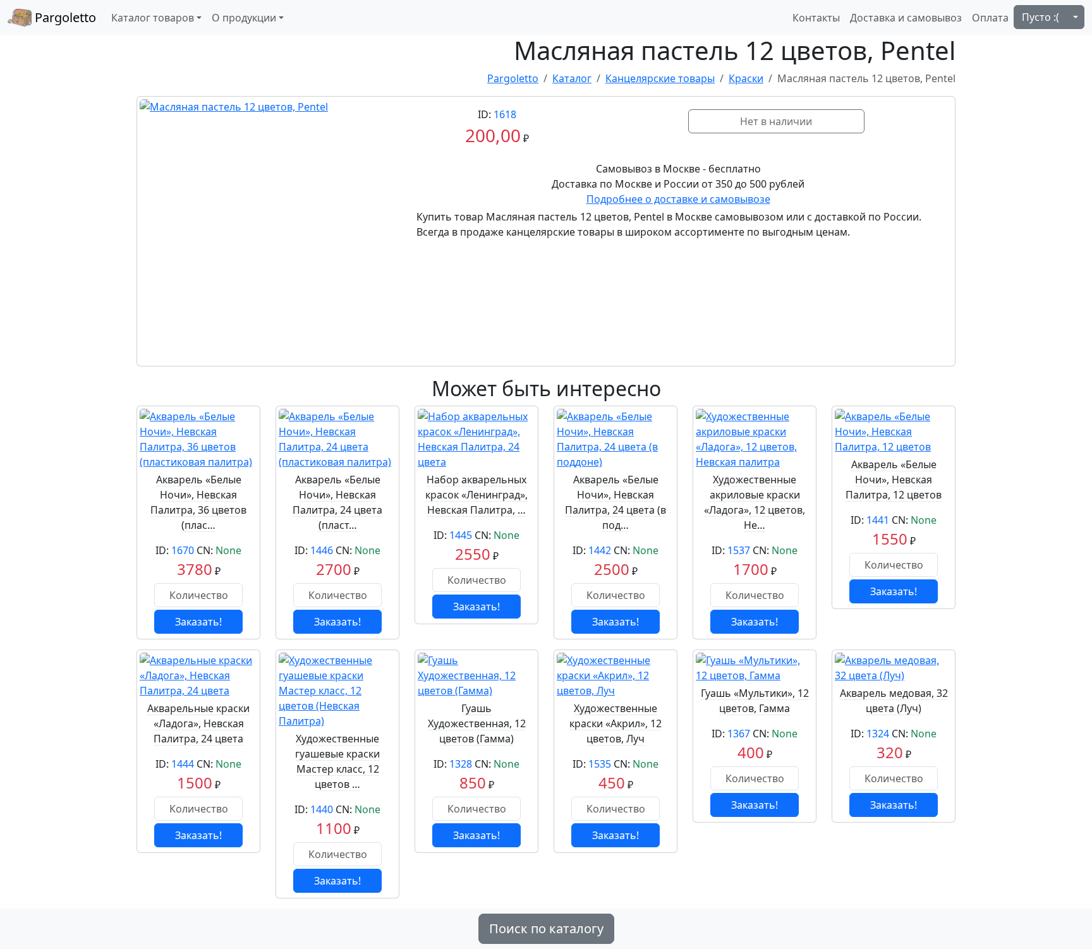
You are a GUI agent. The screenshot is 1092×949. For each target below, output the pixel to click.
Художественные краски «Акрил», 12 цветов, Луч (615, 723)
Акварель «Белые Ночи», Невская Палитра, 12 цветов (894, 479)
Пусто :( (1040, 17)
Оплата (990, 18)
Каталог (572, 78)
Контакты (816, 18)
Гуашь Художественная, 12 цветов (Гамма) (477, 723)
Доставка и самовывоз (906, 18)
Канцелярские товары (660, 78)
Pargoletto (64, 17)
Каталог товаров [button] (152, 18)
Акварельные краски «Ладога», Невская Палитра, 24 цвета (198, 723)
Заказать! (198, 622)
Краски (746, 78)
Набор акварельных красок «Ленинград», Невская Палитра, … (476, 495)
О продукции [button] (244, 18)
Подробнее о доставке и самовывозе (678, 199)
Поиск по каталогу (546, 928)
